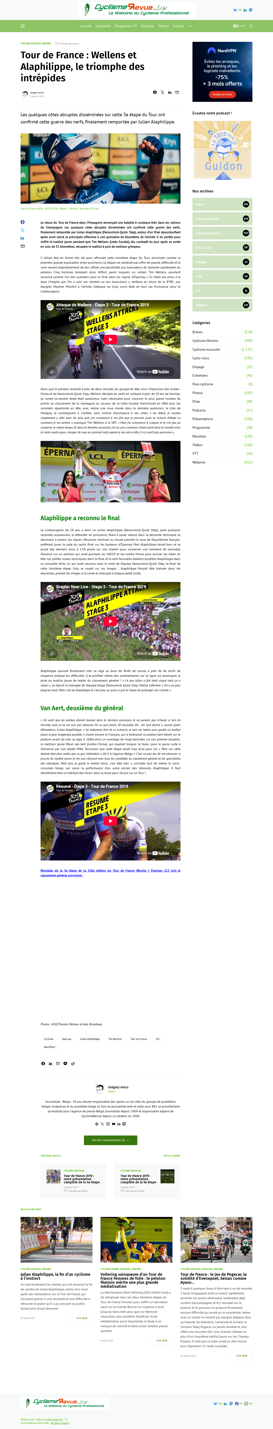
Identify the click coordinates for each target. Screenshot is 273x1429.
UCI (158, 1039)
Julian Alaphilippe (90, 1039)
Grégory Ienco (37, 92)
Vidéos (197, 445)
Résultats (199, 436)
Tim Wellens (115, 1039)
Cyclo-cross (200, 358)
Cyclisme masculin (31, 43)
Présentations (202, 419)
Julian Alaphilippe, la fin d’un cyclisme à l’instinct (55, 1276)
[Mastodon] (250, 10)
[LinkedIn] (245, 10)
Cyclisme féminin (205, 340)
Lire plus (82, 1318)
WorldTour (49, 1047)
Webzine (46, 43)
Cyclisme (49, 1039)
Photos (197, 393)
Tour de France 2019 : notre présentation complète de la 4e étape (82, 1179)
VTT (195, 453)
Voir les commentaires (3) (108, 1140)
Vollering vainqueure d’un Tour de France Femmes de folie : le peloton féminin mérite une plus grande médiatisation (133, 1280)
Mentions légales (60, 1423)
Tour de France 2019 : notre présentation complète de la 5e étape (138, 1179)
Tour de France (139, 1039)
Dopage (198, 367)
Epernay (66, 1039)
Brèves (197, 332)
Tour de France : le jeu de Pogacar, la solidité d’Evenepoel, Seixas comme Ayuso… (213, 1278)
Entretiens (200, 375)
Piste (196, 401)
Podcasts (199, 410)
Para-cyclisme (202, 384)
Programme (201, 427)
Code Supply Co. (54, 1419)
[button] (23, 26)
